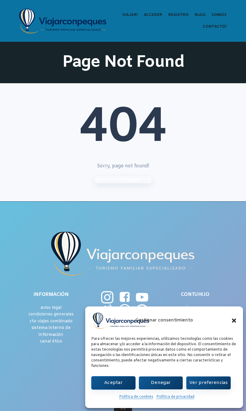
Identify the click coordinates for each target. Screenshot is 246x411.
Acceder (153, 14)
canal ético (51, 341)
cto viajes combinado (51, 321)
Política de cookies (136, 396)
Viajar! (130, 14)
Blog (200, 14)
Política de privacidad (175, 396)
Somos (219, 14)
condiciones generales (51, 314)
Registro (178, 14)
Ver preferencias (208, 383)
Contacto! (214, 26)
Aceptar (113, 383)
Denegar (161, 383)
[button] (234, 321)
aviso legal (51, 308)
